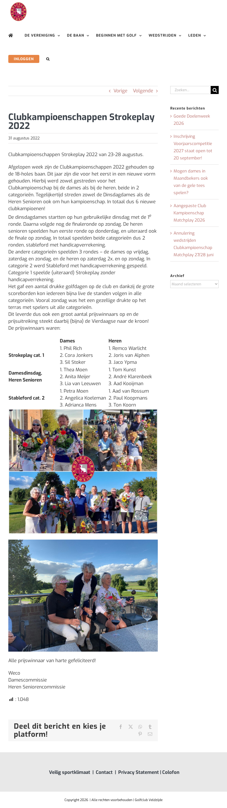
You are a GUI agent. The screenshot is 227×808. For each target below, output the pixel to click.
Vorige (120, 91)
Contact (104, 772)
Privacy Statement (138, 772)
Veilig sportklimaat (69, 772)
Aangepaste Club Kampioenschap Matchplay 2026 (190, 213)
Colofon (170, 772)
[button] (48, 59)
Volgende (143, 91)
